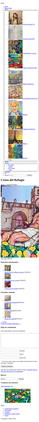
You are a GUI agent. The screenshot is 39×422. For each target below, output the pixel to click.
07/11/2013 (4, 258)
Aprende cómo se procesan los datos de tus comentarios (19, 370)
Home (2, 184)
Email (21, 354)
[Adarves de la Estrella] (8, 287)
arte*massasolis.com (7, 386)
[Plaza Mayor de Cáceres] (8, 279)
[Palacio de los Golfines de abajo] (8, 270)
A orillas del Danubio (11, 302)
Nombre (22, 351)
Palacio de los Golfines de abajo (14, 272)
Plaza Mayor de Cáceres (12, 280)
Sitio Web (23, 358)
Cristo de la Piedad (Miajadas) (11, 324)
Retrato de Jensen (10, 319)
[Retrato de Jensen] (8, 317)
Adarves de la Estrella (11, 288)
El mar (4, 322)
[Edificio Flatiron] (8, 309)
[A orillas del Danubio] (8, 301)
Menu (2, 3)
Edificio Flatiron (9, 310)
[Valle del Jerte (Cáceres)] (18, 402)
